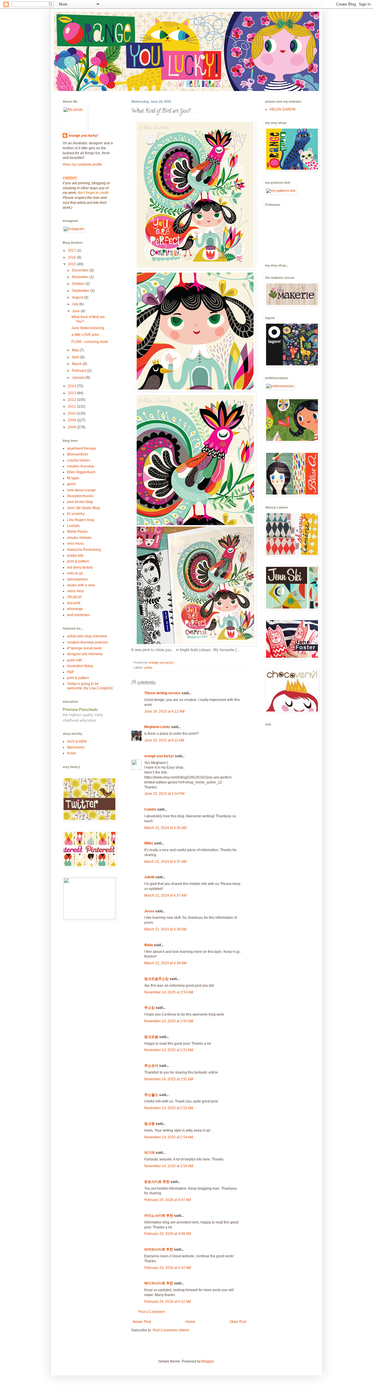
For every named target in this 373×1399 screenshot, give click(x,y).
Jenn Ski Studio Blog (83, 508)
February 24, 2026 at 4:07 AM (167, 1200)
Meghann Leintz (157, 727)
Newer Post (142, 1322)
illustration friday (80, 666)
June (76, 311)
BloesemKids (77, 454)
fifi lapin (73, 478)
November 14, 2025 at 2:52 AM (168, 1079)
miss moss (75, 543)
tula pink (73, 603)
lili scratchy (76, 514)
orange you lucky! (159, 756)
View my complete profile (82, 164)
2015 (72, 264)
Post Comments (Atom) (171, 1330)
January (79, 378)
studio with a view (81, 585)
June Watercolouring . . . (90, 328)
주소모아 (151, 1066)
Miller (148, 843)
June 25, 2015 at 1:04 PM (164, 794)
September (81, 291)
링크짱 (149, 1124)
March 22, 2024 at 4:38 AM (165, 929)
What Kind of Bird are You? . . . (88, 319)
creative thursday (80, 466)
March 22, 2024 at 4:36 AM (165, 828)
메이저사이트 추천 (158, 1283)
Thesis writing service (162, 693)
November (80, 277)
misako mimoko (79, 538)
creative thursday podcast (87, 642)
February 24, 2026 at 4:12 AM (167, 1302)
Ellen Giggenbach (81, 472)
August (78, 297)
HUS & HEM (77, 741)
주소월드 (151, 1095)
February (79, 371)
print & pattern (78, 561)
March (77, 364)
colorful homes (78, 460)
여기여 (149, 1153)
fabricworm (76, 747)
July (75, 304)
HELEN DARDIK (283, 109)
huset (71, 753)
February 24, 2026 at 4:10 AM (167, 1268)
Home (190, 1322)
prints (148, 667)
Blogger (208, 1361)
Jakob (149, 877)
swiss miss (75, 591)
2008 (72, 427)
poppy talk (75, 555)
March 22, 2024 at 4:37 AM (165, 862)
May (76, 350)
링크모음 (151, 1037)
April (76, 357)
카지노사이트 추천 (158, 1216)
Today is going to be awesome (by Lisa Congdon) (90, 686)
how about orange (81, 490)
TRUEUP (74, 597)
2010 (72, 413)
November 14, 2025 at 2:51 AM (168, 1050)
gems (71, 484)
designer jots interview (85, 654)
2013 (72, 393)
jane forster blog (80, 502)
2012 (72, 400)
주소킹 (149, 1008)
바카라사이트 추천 (158, 1249)
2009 (72, 420)
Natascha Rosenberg (84, 550)
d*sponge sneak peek (84, 648)
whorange (75, 609)
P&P (70, 672)
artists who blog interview (87, 636)
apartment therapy (81, 448)
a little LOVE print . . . (87, 335)
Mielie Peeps (77, 532)
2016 (72, 257)
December (80, 270)
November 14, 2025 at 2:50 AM (168, 992)
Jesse (149, 911)
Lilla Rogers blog (80, 520)
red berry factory (80, 567)
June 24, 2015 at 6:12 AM (164, 711)
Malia (148, 945)
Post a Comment (151, 1312)
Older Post (238, 1322)
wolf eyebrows (78, 615)
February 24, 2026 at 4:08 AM (167, 1234)
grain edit (74, 660)
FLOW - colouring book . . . (92, 342)
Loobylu (73, 526)
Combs (150, 809)
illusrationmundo (80, 496)
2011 (72, 406)
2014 (72, 386)
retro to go (75, 573)
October (78, 284)
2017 (72, 250)
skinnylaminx (77, 579)
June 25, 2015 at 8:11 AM (164, 740)
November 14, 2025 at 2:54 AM (168, 1137)
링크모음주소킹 (156, 979)
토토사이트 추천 (157, 1182)
